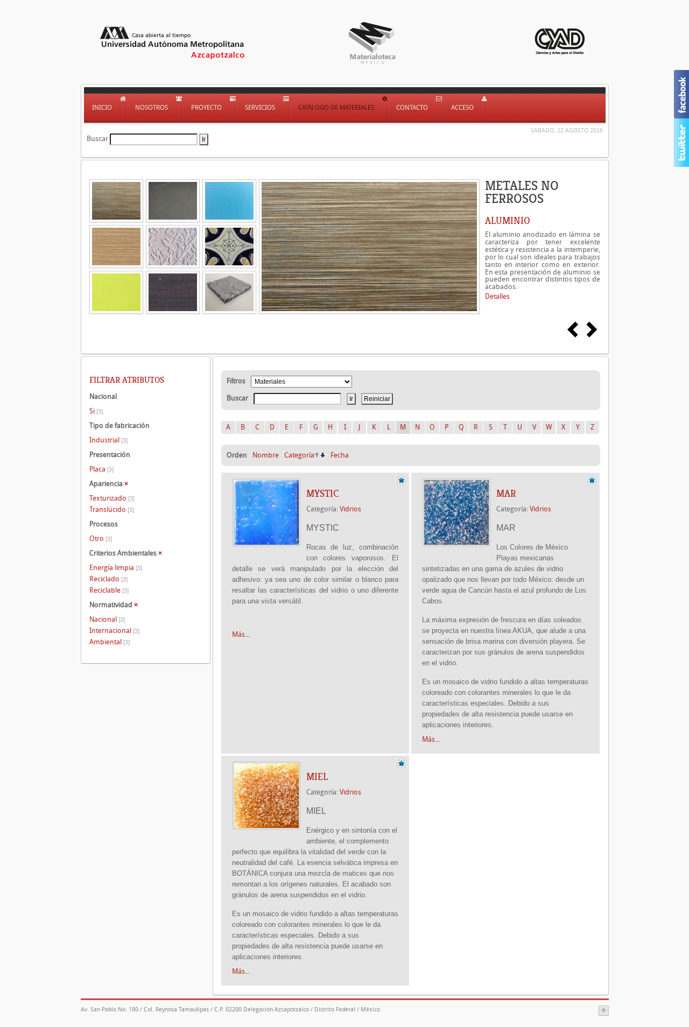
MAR (506, 494)
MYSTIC (322, 494)
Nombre (265, 455)
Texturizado (112, 498)
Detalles (497, 296)
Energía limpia (115, 568)
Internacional (114, 631)
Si (96, 411)
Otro (100, 538)
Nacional (107, 619)
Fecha (340, 455)
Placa (101, 469)
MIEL (317, 777)
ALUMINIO (507, 221)
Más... (241, 634)
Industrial (108, 440)
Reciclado (108, 579)
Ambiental (109, 642)
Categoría (299, 455)
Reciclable (109, 590)
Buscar (97, 139)
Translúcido (111, 509)
